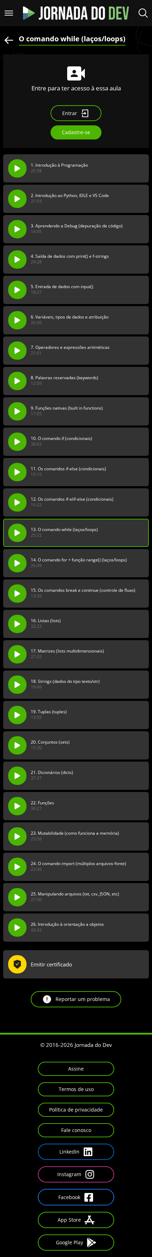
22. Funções (42, 802)
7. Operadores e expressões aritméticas (70, 347)
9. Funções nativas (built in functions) (67, 408)
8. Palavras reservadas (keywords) (64, 377)
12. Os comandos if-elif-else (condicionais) (72, 499)
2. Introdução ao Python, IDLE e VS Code (70, 195)
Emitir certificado (51, 964)
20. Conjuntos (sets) (50, 742)
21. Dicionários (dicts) (52, 772)
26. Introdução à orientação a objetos (67, 924)
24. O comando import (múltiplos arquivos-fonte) (78, 863)
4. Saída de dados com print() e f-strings (70, 256)
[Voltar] (8, 40)
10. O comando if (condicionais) (61, 438)
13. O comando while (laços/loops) (64, 529)
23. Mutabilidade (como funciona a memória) (75, 833)
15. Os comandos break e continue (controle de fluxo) (83, 590)
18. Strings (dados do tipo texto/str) (65, 681)
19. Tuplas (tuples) (49, 711)
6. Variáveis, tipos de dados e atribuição (70, 317)
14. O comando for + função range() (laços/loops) (79, 560)
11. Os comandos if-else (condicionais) (68, 468)
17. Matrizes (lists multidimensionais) (67, 651)
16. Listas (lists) (46, 620)
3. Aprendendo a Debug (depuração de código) (77, 226)
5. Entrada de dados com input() (62, 286)
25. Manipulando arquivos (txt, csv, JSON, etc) (75, 894)
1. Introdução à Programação (59, 165)
